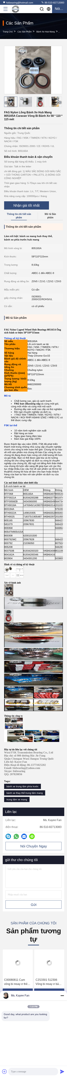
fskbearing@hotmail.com (19, 2)
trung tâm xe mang (17, 799)
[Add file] (4, 1071)
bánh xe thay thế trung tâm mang (25, 793)
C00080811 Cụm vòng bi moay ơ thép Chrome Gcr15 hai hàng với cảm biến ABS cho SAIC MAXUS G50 (16, 982)
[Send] (62, 1071)
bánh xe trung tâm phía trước (22, 786)
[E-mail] (24, 836)
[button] (60, 102)
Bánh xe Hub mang (45, 32)
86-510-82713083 (54, 2)
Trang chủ (8, 32)
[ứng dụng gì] (16, 836)
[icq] (32, 836)
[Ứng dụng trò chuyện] (8, 836)
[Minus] (62, 996)
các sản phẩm (25, 32)
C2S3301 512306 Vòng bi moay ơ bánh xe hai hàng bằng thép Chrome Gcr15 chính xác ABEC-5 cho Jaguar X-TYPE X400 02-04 (49, 982)
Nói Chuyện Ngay (33, 846)
